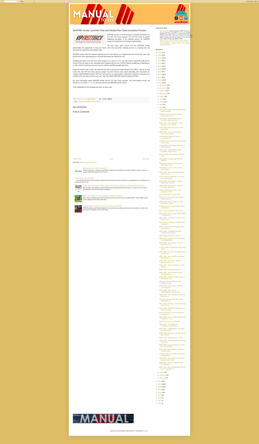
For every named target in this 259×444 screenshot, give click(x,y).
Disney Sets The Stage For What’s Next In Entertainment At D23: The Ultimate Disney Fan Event (114, 185)
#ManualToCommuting (167, 41)
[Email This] (103, 99)
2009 (160, 395)
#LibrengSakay (164, 43)
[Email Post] (99, 99)
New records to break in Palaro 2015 (171, 210)
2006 (160, 403)
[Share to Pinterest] (111, 99)
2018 (160, 74)
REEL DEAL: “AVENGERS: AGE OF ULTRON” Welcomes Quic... (170, 119)
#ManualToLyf (179, 41)
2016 (160, 80)
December (163, 85)
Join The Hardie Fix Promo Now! (169, 194)
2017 (160, 77)
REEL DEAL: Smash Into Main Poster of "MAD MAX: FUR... (172, 277)
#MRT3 (186, 41)
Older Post (145, 159)
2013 (160, 384)
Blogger (145, 431)
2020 (160, 69)
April (161, 107)
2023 (160, 61)
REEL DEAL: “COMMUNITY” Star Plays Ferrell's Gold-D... (171, 329)
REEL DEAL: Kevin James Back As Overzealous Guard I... (170, 133)
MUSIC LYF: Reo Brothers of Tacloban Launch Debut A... (171, 198)
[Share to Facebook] (109, 99)
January (162, 378)
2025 (160, 55)
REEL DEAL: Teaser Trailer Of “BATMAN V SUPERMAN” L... (172, 214)
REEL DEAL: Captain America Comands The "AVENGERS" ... (172, 239)
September (163, 93)
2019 (160, 72)
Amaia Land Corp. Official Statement (94, 168)
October (162, 91)
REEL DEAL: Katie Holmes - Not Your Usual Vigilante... (171, 286)
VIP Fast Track (95, 101)
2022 (160, 63)
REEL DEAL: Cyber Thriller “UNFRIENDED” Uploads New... (170, 291)
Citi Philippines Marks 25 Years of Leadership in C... (170, 137)
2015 (160, 83)
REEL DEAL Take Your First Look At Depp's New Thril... (170, 164)
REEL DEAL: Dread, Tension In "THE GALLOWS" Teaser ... (171, 202)
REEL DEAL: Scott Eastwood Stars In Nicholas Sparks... (171, 273)
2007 (160, 400)
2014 (160, 381)
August (162, 96)
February (163, 375)
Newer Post (77, 159)
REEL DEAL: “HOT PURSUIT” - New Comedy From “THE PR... (171, 124)
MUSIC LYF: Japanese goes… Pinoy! (171, 337)
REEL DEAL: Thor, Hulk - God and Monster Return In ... (170, 261)
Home (112, 159)
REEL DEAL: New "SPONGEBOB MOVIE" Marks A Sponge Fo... (172, 368)
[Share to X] (107, 99)
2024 (160, 58)
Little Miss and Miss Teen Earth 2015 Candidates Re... (171, 300)
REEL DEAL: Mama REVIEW (85, 178)
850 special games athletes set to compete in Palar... (170, 282)
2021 (160, 66)
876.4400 (90, 83)
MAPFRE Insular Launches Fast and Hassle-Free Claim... (171, 115)
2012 (160, 387)
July (161, 99)
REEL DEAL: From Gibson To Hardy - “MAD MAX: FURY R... (171, 182)
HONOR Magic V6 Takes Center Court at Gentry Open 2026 (102, 206)
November (163, 88)
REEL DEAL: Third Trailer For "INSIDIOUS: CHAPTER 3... (168, 325)
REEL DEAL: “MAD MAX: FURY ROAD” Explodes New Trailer (171, 359)
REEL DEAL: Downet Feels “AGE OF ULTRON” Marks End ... (171, 186)
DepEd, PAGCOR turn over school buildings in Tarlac (170, 191)
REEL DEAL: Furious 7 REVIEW (169, 321)
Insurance (81, 101)
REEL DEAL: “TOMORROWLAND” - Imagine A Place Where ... (170, 232)
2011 (159, 389)
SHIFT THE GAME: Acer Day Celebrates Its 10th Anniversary (102, 196)
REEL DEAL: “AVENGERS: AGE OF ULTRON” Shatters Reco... (170, 150)
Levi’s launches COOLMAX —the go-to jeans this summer (171, 177)
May (161, 104)
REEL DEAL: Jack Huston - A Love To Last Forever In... (171, 243)
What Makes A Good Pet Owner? (169, 236)
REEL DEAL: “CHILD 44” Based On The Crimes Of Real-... (172, 309)
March (162, 372)
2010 (160, 392)
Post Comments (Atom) (89, 162)
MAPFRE (87, 101)
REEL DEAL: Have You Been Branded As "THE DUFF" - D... (172, 318)
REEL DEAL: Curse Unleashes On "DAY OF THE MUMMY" (172, 345)
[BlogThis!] (105, 99)
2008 (160, 398)
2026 (160, 52)
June (161, 102)
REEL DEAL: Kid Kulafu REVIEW (169, 270)
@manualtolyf (164, 31)
